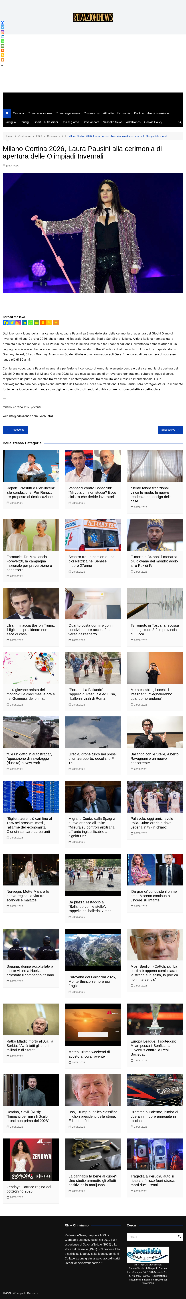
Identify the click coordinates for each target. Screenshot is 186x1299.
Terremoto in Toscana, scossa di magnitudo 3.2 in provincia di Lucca (155, 629)
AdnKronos (133, 122)
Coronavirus (92, 113)
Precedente (17, 429)
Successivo (168, 429)
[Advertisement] (93, 65)
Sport (37, 122)
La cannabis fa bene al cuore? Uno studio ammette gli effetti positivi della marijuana (92, 1180)
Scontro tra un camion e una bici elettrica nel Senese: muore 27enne (91, 561)
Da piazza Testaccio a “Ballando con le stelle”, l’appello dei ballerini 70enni (90, 906)
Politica (139, 113)
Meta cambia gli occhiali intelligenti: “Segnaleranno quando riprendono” (151, 694)
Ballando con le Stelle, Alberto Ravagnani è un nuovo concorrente (155, 758)
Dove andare (91, 122)
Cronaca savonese (40, 113)
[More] (56, 322)
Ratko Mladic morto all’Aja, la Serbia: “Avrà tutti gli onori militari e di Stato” (30, 1045)
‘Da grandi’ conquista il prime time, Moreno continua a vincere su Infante (154, 895)
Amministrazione (158, 113)
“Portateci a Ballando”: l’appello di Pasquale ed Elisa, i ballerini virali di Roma (92, 694)
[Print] (43, 322)
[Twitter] (12, 322)
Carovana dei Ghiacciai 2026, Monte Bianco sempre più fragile (92, 981)
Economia (123, 113)
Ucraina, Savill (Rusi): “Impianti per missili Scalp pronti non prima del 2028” (28, 1116)
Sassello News (112, 122)
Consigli (24, 122)
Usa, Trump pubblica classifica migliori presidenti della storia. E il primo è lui (92, 1116)
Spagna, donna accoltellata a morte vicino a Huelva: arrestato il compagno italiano (30, 970)
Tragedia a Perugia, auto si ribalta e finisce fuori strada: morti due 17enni (153, 1180)
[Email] (36, 322)
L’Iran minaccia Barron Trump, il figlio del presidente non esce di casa (31, 629)
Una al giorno (70, 122)
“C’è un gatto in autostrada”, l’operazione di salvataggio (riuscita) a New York (29, 758)
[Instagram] (18, 322)
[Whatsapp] (30, 322)
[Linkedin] (24, 322)
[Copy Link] (49, 322)
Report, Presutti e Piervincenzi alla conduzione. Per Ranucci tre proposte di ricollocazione (31, 492)
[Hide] (2, 65)
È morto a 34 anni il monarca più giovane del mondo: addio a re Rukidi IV (154, 561)
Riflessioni (51, 122)
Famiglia (10, 122)
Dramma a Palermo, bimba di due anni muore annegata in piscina (154, 1116)
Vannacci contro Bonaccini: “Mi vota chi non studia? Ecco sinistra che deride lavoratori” (92, 492)
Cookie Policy (153, 122)
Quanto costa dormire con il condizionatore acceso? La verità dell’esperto (90, 629)
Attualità (108, 113)
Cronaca (18, 113)
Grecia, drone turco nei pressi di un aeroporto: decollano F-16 (92, 758)
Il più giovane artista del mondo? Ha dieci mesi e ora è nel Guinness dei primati (31, 694)
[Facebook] (6, 322)
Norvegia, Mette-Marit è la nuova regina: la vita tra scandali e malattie (28, 895)
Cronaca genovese (68, 113)
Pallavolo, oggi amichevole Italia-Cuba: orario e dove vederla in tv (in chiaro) (152, 823)
